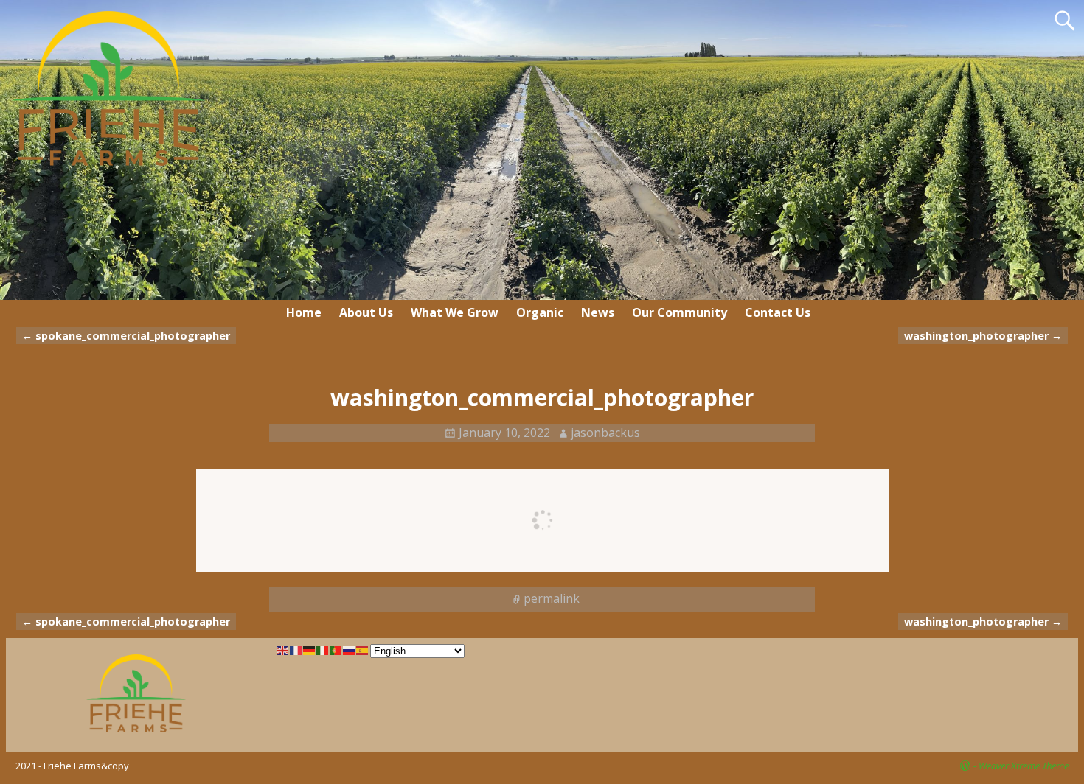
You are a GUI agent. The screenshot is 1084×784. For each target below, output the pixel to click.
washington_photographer (983, 336)
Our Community (679, 312)
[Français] (296, 650)
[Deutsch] (309, 650)
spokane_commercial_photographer (126, 336)
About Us (366, 312)
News (597, 312)
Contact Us (777, 312)
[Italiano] (323, 650)
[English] (283, 650)
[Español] (362, 650)
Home (304, 312)
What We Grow (454, 312)
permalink (552, 598)
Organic (539, 312)
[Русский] (349, 650)
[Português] (336, 650)
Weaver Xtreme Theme (1024, 765)
